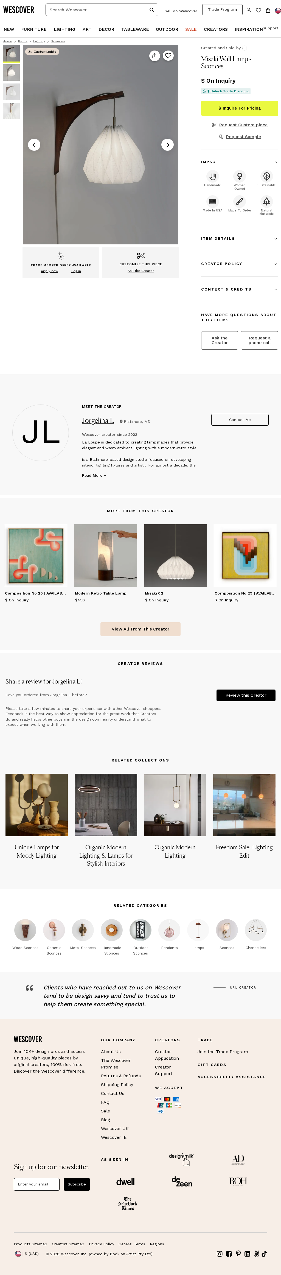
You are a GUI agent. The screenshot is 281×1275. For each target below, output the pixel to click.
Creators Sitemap (68, 1244)
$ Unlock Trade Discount (228, 91)
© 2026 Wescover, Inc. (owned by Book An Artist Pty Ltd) (99, 1254)
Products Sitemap (30, 1244)
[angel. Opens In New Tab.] (256, 1254)
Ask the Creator (220, 340)
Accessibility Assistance (232, 1077)
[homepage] (20, 9)
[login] (248, 9)
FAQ (105, 1102)
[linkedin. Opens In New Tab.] (247, 1254)
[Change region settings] (278, 11)
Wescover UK (115, 1128)
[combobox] (101, 9)
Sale (105, 1111)
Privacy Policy (101, 1244)
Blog (105, 1119)
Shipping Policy (117, 1084)
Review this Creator (246, 695)
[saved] (258, 11)
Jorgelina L (98, 420)
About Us (111, 1051)
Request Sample (243, 136)
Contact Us (112, 1093)
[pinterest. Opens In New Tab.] (238, 1254)
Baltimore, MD (137, 421)
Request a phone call (260, 340)
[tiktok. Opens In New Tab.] (264, 1254)
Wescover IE (114, 1137)
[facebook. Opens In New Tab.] (229, 1254)
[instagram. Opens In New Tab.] (219, 1254)
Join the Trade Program (223, 1051)
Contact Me (240, 419)
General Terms (132, 1244)
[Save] (168, 56)
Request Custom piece (243, 124)
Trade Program (222, 9)
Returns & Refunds (121, 1075)
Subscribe (77, 1184)
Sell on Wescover (181, 11)
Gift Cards (212, 1064)
